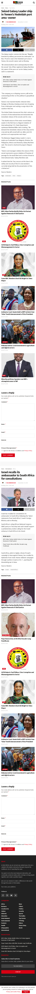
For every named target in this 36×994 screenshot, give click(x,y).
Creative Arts (5, 909)
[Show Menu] (2, 2)
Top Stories (12, 8)
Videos (21, 923)
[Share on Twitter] (18, 50)
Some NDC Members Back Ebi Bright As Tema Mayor (15, 951)
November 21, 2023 (23, 22)
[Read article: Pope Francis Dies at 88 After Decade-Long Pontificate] (18, 625)
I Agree (26, 991)
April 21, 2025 (5, 643)
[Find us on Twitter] (7, 895)
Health (3, 925)
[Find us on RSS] (15, 895)
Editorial (3, 913)
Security (21, 911)
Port (14, 175)
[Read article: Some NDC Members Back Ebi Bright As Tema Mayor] (18, 265)
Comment (4, 402)
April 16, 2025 (5, 249)
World (20, 928)
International (8, 469)
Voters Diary (22, 925)
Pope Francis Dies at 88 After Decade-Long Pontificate (16, 943)
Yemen (19, 175)
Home (2, 8)
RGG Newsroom (11, 22)
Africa (14, 469)
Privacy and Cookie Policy (13, 992)
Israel (7, 569)
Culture (3, 911)
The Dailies (22, 916)
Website (3, 440)
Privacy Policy (28, 450)
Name (3, 424)
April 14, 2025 (5, 316)
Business (5, 342)
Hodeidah (8, 175)
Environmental (5, 921)
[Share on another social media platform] (29, 50)
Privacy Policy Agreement (9, 448)
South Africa (14, 569)
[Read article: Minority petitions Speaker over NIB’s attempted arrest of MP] (18, 365)
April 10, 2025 (5, 350)
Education (4, 916)
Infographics (5, 928)
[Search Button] (34, 2)
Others (21, 906)
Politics (21, 909)
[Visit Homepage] (18, 2)
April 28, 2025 (5, 216)
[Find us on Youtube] (11, 895)
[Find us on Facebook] (3, 895)
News (6, 8)
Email (3, 432)
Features (3, 923)
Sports (21, 913)
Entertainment (5, 918)
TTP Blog (21, 921)
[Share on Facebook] (6, 50)
